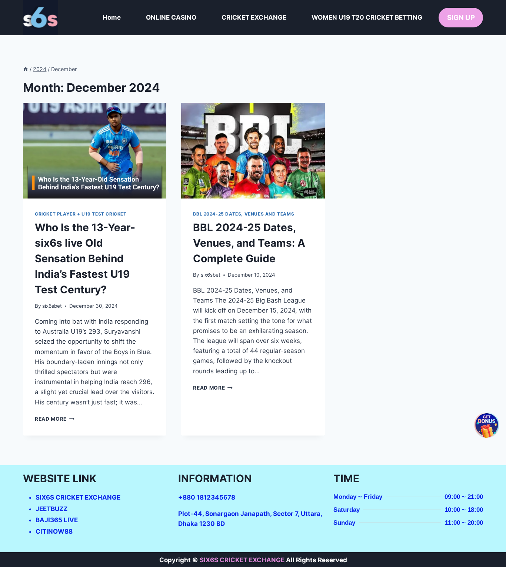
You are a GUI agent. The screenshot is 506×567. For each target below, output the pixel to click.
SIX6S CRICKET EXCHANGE (78, 497)
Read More (54, 419)
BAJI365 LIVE (57, 520)
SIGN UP (461, 17)
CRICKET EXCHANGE (254, 17)
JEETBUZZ (51, 509)
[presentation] (94, 151)
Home (112, 17)
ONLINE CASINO (171, 17)
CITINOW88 (54, 531)
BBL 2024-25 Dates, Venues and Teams (243, 214)
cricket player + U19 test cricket (81, 214)
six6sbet (52, 306)
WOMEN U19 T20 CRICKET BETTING (367, 17)
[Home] (25, 69)
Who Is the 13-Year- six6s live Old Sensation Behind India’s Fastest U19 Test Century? (85, 258)
